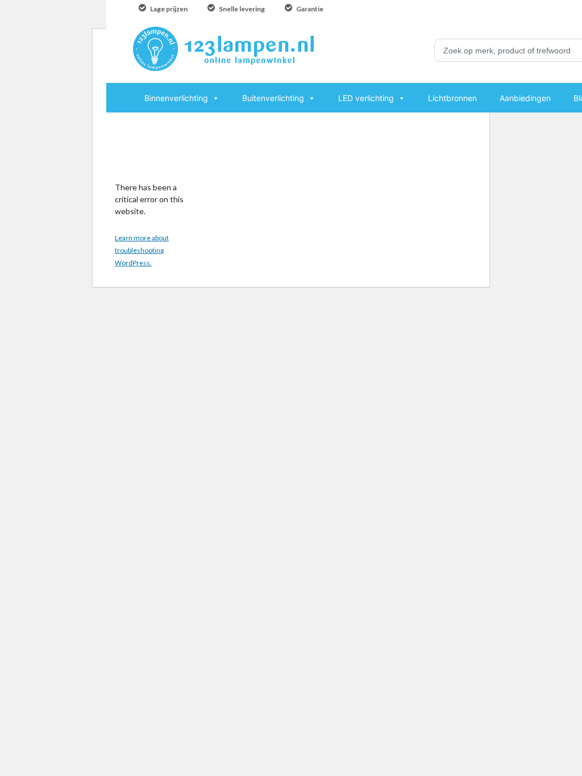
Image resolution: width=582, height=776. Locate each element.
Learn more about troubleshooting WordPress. (142, 250)
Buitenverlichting (273, 98)
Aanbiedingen (525, 98)
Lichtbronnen (452, 98)
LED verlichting (366, 98)
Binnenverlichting (176, 98)
